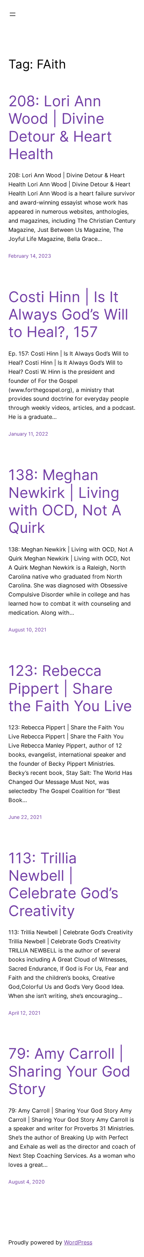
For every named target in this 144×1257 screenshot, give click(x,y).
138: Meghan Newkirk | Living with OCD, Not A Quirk (64, 501)
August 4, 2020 (26, 1182)
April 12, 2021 (24, 1013)
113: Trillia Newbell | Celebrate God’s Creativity (63, 884)
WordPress (78, 1242)
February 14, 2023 (29, 256)
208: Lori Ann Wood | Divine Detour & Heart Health (60, 127)
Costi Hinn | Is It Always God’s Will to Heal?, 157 (68, 314)
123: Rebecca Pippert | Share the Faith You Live (70, 688)
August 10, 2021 (27, 630)
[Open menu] (12, 14)
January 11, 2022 (28, 434)
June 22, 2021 (25, 817)
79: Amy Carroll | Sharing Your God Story (69, 1071)
